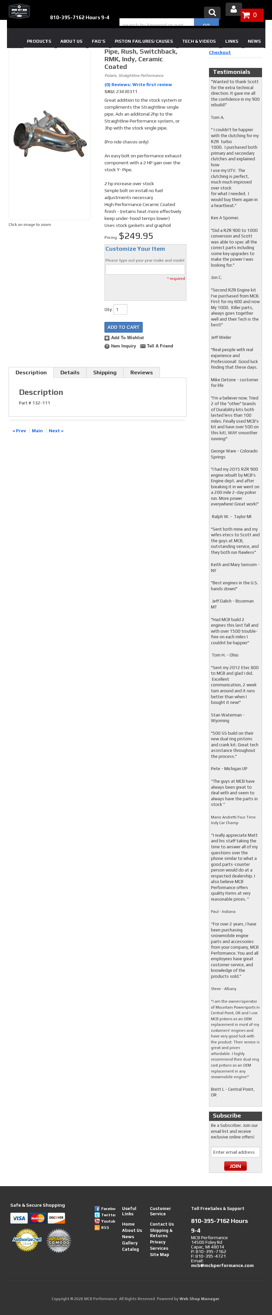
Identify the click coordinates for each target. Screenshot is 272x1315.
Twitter (108, 1215)
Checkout (220, 52)
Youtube (108, 1221)
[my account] (234, 9)
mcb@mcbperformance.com (222, 1265)
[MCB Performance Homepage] (18, 11)
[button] (169, 25)
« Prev (19, 430)
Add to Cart (123, 327)
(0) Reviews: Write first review (138, 84)
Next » (56, 430)
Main (37, 430)
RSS (105, 1227)
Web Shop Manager (199, 1298)
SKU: (110, 91)
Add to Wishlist (127, 338)
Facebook (108, 1208)
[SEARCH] (206, 25)
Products (39, 41)
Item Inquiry (123, 346)
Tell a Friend (160, 346)
